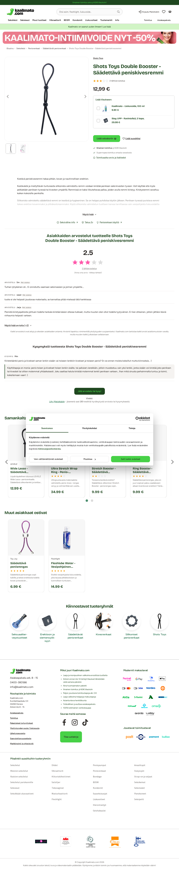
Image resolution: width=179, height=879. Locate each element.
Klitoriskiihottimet (61, 776)
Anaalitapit (139, 765)
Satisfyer (56, 782)
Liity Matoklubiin (57, 401)
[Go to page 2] (92, 500)
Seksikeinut (139, 782)
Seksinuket (139, 788)
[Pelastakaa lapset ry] (41, 842)
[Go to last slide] (6, 462)
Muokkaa (87, 459)
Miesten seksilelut (19, 771)
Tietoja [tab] (132, 428)
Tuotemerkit (106, 20)
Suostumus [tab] (47, 428)
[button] (118, 12)
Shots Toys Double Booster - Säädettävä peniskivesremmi (128, 69)
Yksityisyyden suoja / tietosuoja (24, 728)
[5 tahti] (107, 80)
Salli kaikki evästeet (130, 459)
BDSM (67, 20)
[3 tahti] (100, 80)
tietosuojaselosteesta (49, 449)
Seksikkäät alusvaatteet (22, 793)
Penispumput (99, 765)
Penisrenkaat (99, 771)
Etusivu (10, 48)
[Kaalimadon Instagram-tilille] (75, 722)
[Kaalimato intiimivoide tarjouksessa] (89, 38)
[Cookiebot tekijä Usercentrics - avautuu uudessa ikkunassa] (137, 419)
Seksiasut (25, 20)
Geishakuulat (99, 810)
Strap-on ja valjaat (143, 776)
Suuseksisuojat (100, 793)
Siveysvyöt (139, 771)
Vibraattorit (55, 20)
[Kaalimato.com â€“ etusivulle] (20, 671)
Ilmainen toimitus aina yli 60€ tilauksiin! (89, 2)
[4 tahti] (103, 80)
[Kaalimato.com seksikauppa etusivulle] (30, 11)
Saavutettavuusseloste (20, 738)
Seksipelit (139, 799)
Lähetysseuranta (17, 733)
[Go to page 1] (87, 500)
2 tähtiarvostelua (117, 81)
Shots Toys (98, 58)
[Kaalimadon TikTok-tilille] (85, 722)
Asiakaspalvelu (164, 20)
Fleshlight (57, 799)
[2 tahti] (97, 80)
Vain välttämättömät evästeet (48, 459)
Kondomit (77, 20)
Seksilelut (12, 20)
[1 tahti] (94, 80)
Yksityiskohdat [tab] (89, 428)
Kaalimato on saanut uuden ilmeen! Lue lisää (89, 26)
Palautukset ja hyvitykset (21, 723)
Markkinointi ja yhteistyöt (22, 744)
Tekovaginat (58, 788)
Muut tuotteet (39, 20)
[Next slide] (172, 462)
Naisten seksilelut (19, 776)
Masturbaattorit (60, 793)
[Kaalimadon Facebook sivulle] (64, 722)
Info (117, 20)
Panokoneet (140, 793)
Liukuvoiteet (91, 20)
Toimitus (148, 20)
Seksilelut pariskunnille (21, 782)
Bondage (97, 776)
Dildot (55, 765)
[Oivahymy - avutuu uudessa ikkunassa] (115, 842)
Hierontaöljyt (99, 805)
